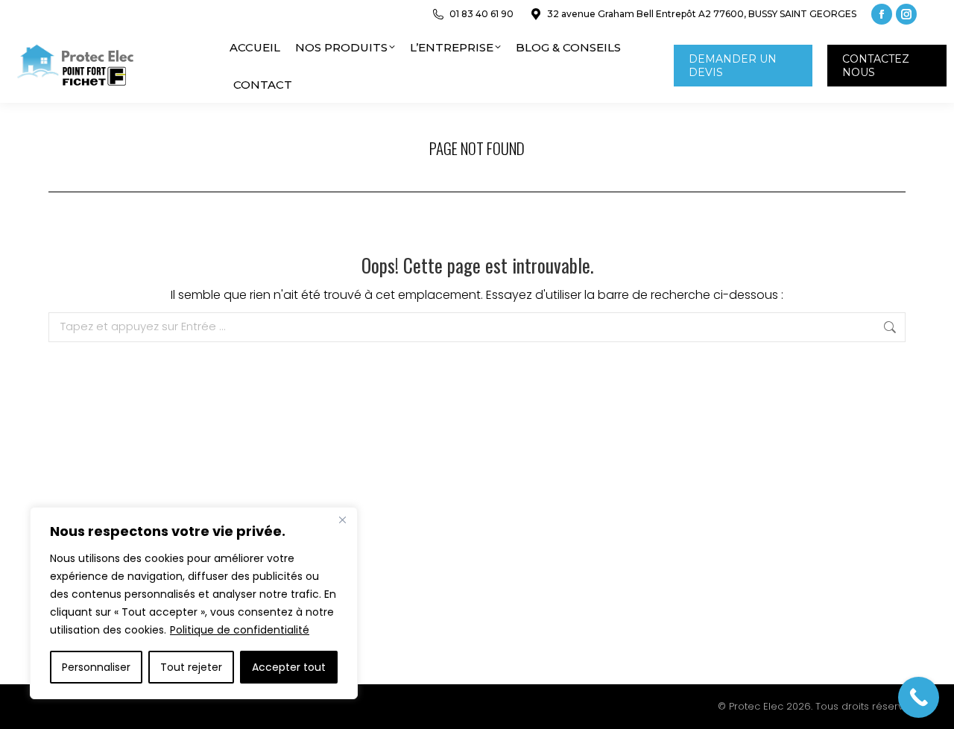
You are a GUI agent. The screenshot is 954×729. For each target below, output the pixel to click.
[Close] (342, 519)
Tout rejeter (191, 667)
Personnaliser (96, 667)
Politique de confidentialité (239, 629)
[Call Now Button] (918, 697)
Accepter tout (289, 667)
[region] (194, 603)
